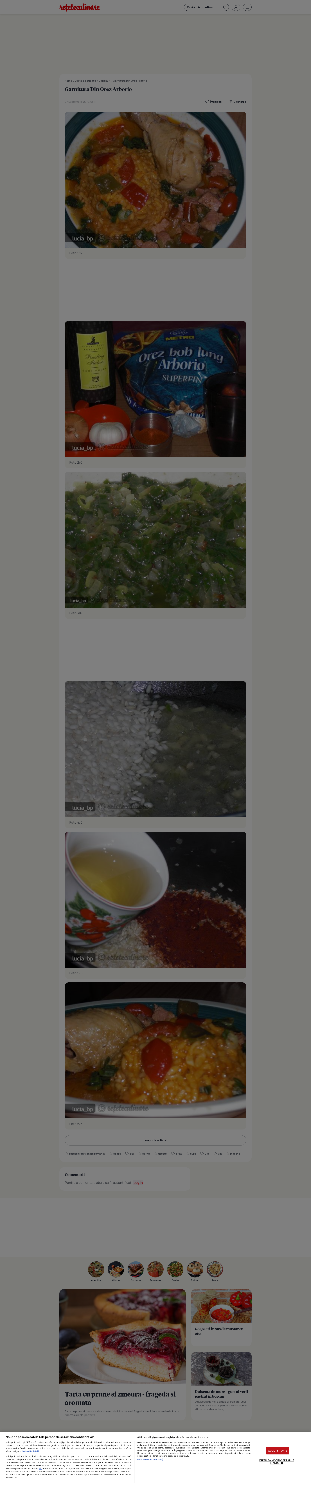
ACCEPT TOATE (278, 1450)
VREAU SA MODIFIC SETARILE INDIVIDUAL (276, 1462)
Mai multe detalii (30, 1451)
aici (40, 1468)
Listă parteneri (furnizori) (150, 1459)
